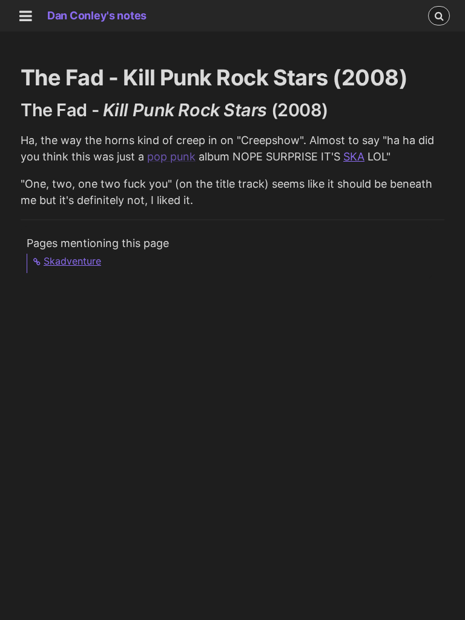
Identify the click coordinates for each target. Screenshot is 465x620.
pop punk (171, 156)
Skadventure (72, 261)
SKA (353, 156)
